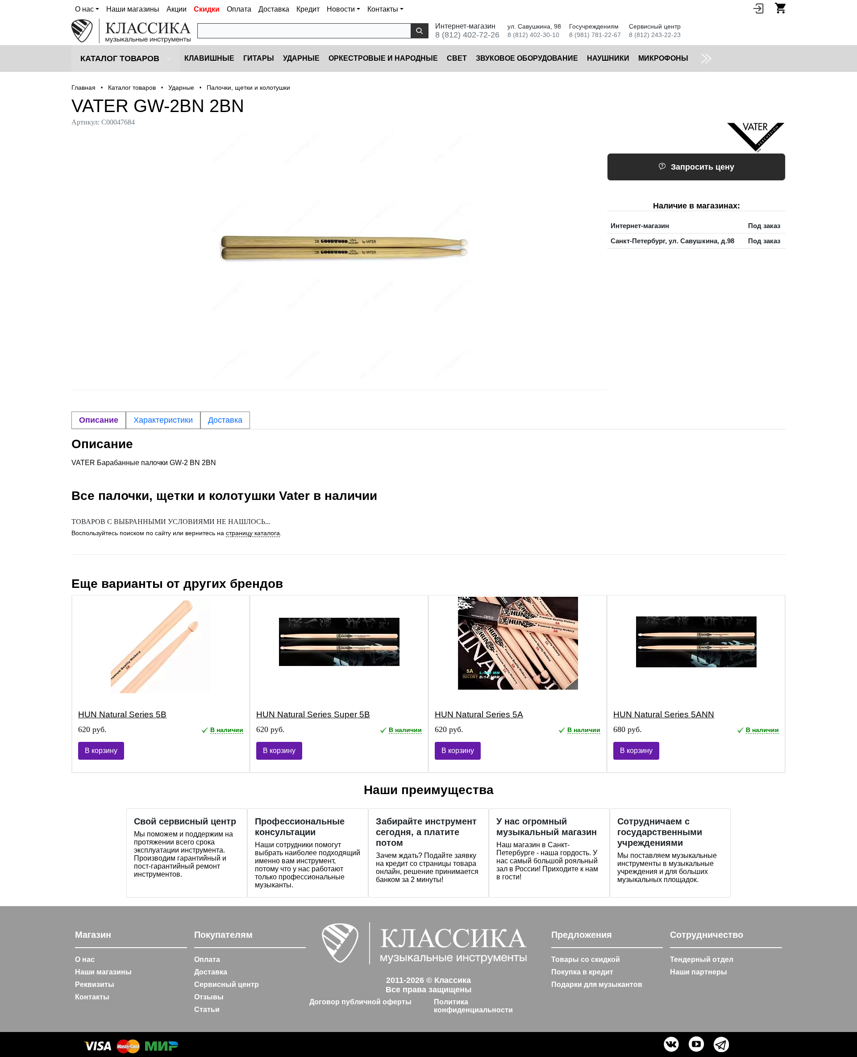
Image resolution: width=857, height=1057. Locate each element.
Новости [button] (341, 9)
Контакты (92, 997)
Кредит (308, 9)
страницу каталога (253, 533)
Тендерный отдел (701, 959)
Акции (176, 9)
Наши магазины (132, 9)
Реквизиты (94, 984)
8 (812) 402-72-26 (467, 34)
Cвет (457, 58)
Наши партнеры (698, 972)
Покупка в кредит (582, 972)
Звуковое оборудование (527, 58)
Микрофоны (663, 58)
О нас (85, 959)
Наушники (608, 58)
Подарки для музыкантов (596, 984)
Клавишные (209, 58)
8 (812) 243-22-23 (655, 34)
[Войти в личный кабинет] (758, 8)
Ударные (301, 58)
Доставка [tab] (225, 420)
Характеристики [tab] (163, 420)
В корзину (101, 750)
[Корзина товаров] (780, 8)
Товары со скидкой (585, 959)
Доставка (273, 9)
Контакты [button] (382, 9)
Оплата (239, 9)
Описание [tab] (98, 420)
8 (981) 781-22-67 (595, 34)
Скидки (207, 9)
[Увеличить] (339, 256)
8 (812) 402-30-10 (533, 34)
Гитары (258, 58)
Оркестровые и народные (383, 58)
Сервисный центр (226, 984)
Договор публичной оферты (360, 1002)
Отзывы (209, 997)
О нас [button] (84, 9)
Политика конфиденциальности (473, 1006)
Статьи (207, 1009)
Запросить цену (702, 166)
